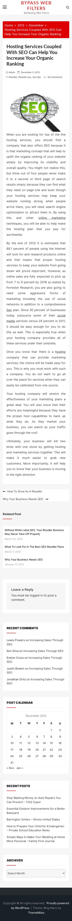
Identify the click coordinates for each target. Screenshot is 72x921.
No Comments (55, 77)
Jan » (19, 768)
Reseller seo (24, 77)
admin (12, 72)
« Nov (10, 768)
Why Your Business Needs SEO (24, 559)
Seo (9, 310)
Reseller (13, 77)
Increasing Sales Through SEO (43, 651)
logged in (36, 595)
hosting (60, 352)
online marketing (52, 218)
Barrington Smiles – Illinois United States (33, 819)
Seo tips (36, 77)
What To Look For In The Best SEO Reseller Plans (34, 546)
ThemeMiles (36, 912)
